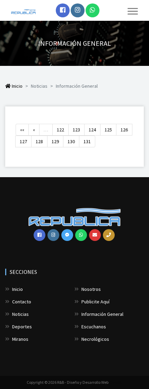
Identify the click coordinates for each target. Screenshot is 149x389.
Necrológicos (94, 339)
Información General (101, 314)
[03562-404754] (109, 235)
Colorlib (115, 382)
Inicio (17, 86)
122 (60, 130)
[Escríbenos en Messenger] (67, 235)
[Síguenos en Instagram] (78, 10)
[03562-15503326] (92, 10)
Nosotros (90, 289)
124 (92, 130)
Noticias (20, 314)
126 (124, 130)
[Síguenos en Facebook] (63, 10)
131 (87, 141)
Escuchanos (93, 326)
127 (23, 141)
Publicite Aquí (94, 302)
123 (76, 130)
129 (55, 141)
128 (39, 141)
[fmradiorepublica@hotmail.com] (95, 235)
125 (108, 130)
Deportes (21, 326)
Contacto (21, 302)
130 (71, 141)
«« (22, 130)
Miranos (19, 339)
